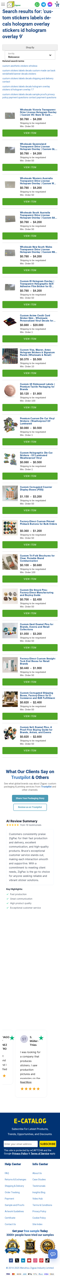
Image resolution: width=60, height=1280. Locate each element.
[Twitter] (17, 1260)
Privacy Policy (20, 1153)
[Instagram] (35, 1260)
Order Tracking (12, 1192)
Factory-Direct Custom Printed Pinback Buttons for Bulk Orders (38, 522)
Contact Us (10, 1224)
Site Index (37, 1224)
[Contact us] (52, 1254)
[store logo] (19, 4)
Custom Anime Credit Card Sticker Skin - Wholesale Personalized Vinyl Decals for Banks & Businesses (36, 318)
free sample (32, 1231)
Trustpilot (20, 777)
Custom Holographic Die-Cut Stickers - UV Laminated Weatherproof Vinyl (36, 455)
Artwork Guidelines (14, 1211)
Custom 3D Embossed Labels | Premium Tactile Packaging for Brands (37, 386)
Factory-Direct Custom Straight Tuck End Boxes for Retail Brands (37, 661)
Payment (9, 1198)
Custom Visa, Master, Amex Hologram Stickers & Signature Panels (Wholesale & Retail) (37, 352)
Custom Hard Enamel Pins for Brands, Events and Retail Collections (36, 627)
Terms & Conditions (42, 1205)
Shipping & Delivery (14, 1186)
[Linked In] (23, 1260)
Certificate (10, 1218)
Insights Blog (38, 1192)
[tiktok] (47, 1260)
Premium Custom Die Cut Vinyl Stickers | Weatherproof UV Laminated (37, 421)
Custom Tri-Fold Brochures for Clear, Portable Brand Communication (37, 558)
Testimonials (38, 1186)
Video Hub (37, 1198)
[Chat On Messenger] (50, 4)
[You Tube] (29, 1260)
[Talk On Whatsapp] (37, 4)
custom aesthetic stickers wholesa (19, 66)
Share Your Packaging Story (30, 798)
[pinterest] (41, 1260)
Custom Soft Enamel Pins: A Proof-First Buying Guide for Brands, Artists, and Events (36, 729)
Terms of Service (40, 1153)
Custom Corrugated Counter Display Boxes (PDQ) (36, 488)
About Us (37, 1173)
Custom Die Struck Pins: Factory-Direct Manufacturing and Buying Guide (36, 592)
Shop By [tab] (30, 47)
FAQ (7, 1173)
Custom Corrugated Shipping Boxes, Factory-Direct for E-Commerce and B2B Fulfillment (37, 695)
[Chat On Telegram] (43, 4)
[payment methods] (30, 1274)
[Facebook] (11, 1260)
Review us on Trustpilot (30, 807)
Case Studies (39, 1179)
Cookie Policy (39, 1218)
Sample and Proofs (14, 1205)
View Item (30, 133)
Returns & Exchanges (15, 1179)
